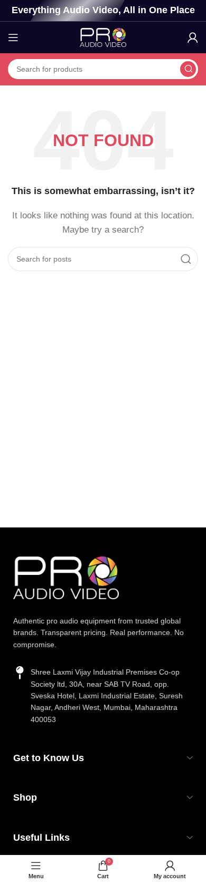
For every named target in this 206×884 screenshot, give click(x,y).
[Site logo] (103, 36)
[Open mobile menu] (13, 37)
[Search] (188, 69)
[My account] (192, 37)
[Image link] (66, 576)
